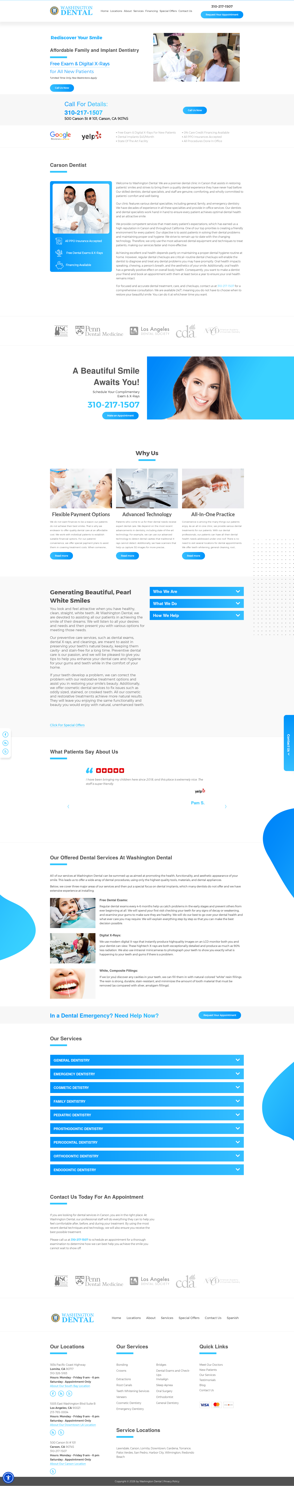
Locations (134, 1318)
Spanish (233, 1318)
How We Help (166, 615)
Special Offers (189, 1318)
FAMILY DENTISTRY (69, 1101)
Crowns (121, 1370)
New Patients (208, 1369)
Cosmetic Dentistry (128, 1403)
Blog (202, 1385)
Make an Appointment (120, 415)
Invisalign (162, 1379)
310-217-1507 (222, 6)
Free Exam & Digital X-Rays (80, 64)
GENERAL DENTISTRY (72, 1060)
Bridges (161, 1364)
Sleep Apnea (164, 1385)
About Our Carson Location (68, 1463)
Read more (61, 555)
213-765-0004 (59, 1412)
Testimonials (207, 1380)
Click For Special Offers (67, 725)
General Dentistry (167, 1403)
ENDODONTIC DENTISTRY (75, 1169)
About (151, 1318)
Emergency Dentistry (130, 1409)
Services (167, 1318)
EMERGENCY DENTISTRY (74, 1073)
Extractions (123, 1379)
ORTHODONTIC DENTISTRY (76, 1155)
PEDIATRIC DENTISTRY (72, 1114)
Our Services (207, 1375)
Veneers (121, 1397)
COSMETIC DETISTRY (71, 1087)
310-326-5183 (58, 1373)
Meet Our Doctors (211, 1364)
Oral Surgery (164, 1391)
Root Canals (124, 1385)
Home (116, 1318)
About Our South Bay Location (70, 1386)
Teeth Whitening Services (132, 1391)
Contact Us (213, 1318)
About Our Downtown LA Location (73, 1425)
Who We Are (165, 591)
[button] (8, 1478)
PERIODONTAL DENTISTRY (75, 1142)
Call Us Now (62, 87)
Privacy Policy (171, 1481)
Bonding (122, 1364)
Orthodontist (164, 1397)
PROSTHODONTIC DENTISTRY (78, 1128)
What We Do (165, 603)
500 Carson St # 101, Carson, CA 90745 (96, 119)
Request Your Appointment (222, 14)
